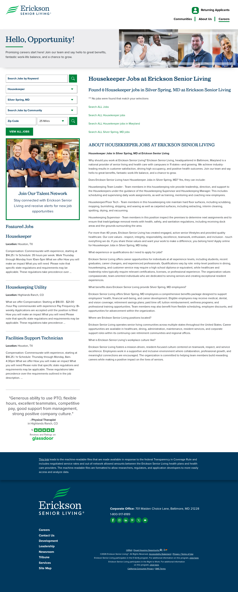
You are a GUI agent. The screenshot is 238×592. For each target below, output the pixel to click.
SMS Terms (160, 568)
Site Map (45, 568)
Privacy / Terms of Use (183, 554)
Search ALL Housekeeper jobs (107, 115)
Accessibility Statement (160, 554)
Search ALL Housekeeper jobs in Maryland (114, 124)
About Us (205, 19)
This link (44, 459)
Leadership (47, 546)
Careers (224, 19)
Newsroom (46, 552)
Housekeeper (16, 89)
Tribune (44, 557)
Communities (183, 19)
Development (48, 541)
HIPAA (129, 550)
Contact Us (47, 535)
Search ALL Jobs (99, 107)
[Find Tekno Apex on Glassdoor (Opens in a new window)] (42, 440)
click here (194, 557)
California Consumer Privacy (141, 568)
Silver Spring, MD (18, 100)
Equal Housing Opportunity (147, 550)
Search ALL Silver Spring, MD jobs (109, 132)
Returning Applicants (215, 10)
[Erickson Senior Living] (28, 10)
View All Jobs (19, 132)
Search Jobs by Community (25, 110)
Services (45, 562)
